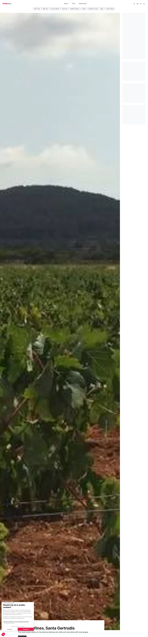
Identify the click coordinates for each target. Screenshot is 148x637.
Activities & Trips (93, 8)
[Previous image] (3, 321)
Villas (101, 8)
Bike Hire (45, 8)
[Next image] (117, 321)
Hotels (83, 8)
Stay (73, 3)
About (66, 3)
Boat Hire (64, 8)
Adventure (82, 3)
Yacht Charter (110, 8)
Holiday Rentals (74, 8)
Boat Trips (37, 8)
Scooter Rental (55, 8)
